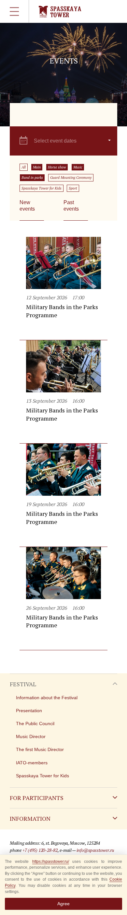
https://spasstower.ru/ (50, 861)
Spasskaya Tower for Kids (41, 188)
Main (37, 167)
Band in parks (32, 177)
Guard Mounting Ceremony (71, 177)
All (23, 167)
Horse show (57, 167)
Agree (63, 903)
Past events (71, 206)
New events (27, 206)
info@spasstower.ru (95, 850)
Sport (73, 188)
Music (77, 167)
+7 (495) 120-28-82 (40, 850)
